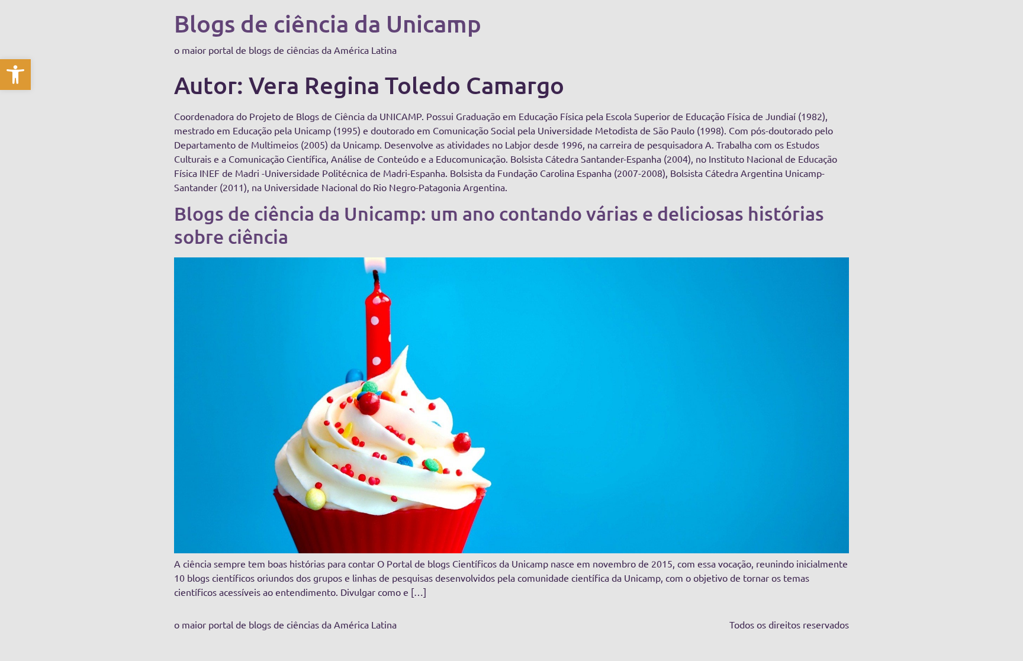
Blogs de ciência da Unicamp (327, 23)
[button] (15, 74)
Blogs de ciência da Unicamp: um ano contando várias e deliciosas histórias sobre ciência (499, 224)
